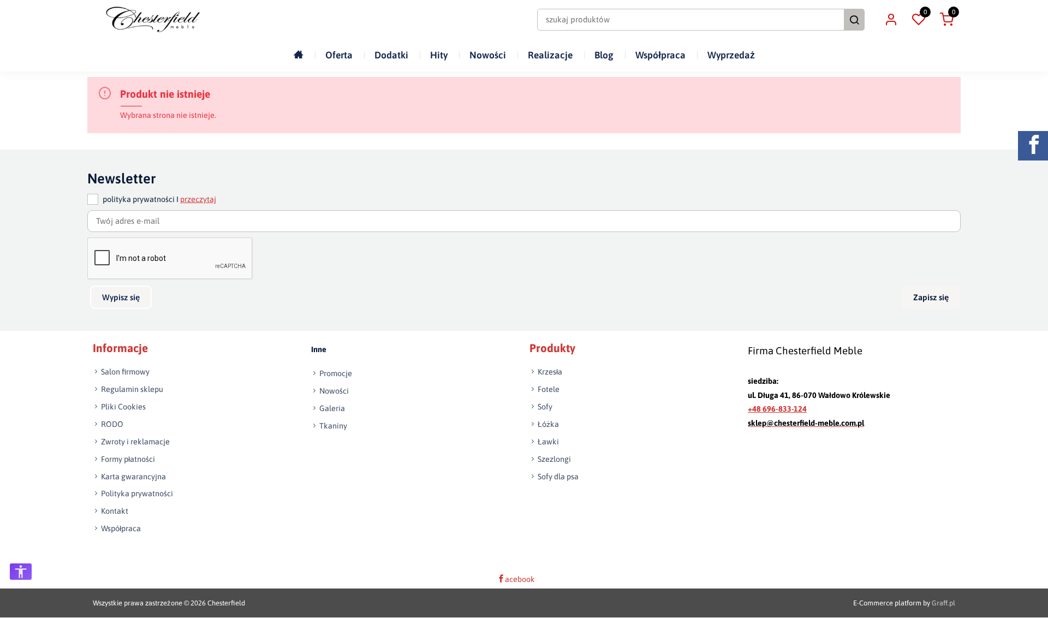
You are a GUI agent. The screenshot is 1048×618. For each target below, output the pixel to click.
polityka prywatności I (159, 199)
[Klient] (891, 20)
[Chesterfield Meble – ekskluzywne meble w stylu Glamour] (153, 19)
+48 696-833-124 (777, 409)
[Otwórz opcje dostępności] (21, 571)
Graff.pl (943, 603)
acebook (520, 579)
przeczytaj (198, 199)
